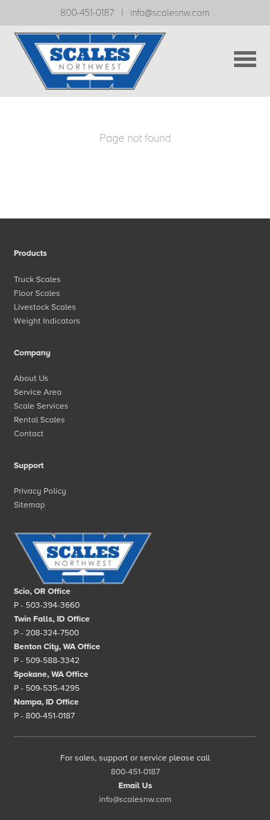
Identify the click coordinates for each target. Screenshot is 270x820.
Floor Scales (37, 293)
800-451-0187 (87, 13)
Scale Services (41, 406)
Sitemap (29, 505)
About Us (31, 378)
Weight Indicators (47, 321)
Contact (29, 433)
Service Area (38, 392)
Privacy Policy (40, 491)
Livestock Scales (45, 307)
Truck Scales (37, 279)
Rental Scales (39, 420)
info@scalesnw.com (170, 13)
